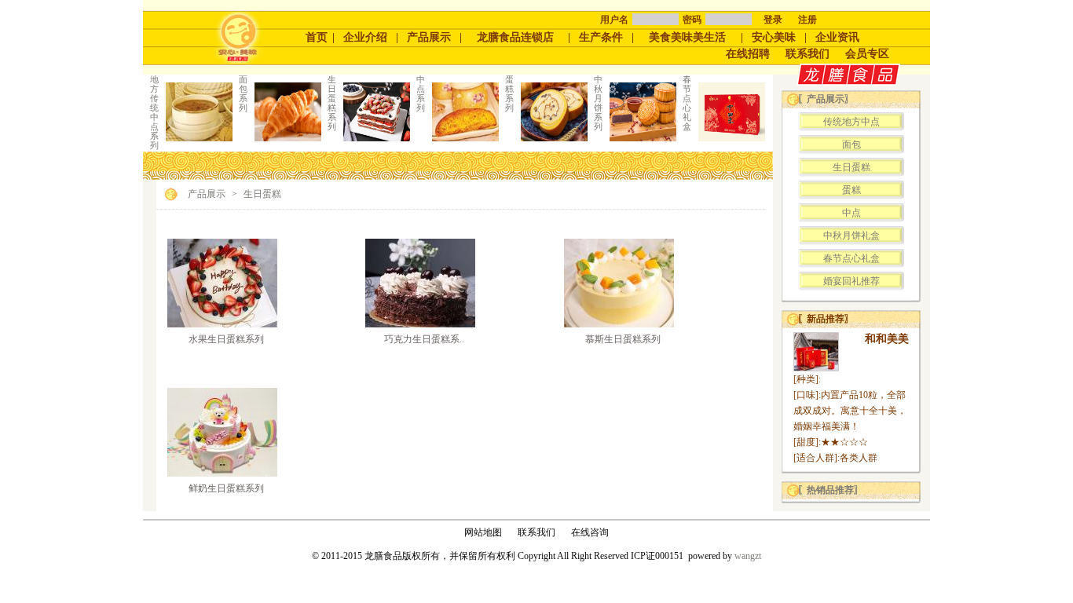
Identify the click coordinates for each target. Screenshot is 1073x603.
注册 (807, 19)
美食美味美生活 (687, 37)
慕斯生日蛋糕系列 (623, 339)
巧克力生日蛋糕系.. (424, 339)
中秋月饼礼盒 (851, 235)
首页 (317, 37)
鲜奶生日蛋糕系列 (226, 488)
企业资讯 (837, 37)
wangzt (747, 555)
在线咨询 (590, 532)
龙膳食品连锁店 (515, 37)
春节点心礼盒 (851, 258)
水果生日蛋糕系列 (226, 339)
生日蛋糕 (262, 193)
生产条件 (601, 37)
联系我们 (807, 54)
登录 (773, 19)
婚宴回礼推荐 (851, 281)
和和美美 (887, 339)
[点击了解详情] (222, 324)
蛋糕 (851, 190)
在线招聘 (748, 54)
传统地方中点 (851, 121)
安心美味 (774, 37)
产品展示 (429, 37)
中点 (851, 212)
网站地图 (483, 532)
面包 (851, 144)
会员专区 (867, 54)
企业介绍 (365, 37)
